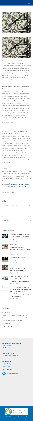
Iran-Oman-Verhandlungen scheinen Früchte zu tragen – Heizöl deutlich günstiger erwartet (20, 236)
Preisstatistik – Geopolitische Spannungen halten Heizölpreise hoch (20, 259)
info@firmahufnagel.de (11, 355)
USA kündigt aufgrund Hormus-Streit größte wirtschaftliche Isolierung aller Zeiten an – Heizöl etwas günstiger (20, 268)
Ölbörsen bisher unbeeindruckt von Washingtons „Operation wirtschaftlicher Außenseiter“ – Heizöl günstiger (20, 248)
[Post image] (5, 236)
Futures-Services (24, 186)
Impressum (10, 419)
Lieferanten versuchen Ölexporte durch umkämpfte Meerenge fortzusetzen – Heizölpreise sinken (19, 279)
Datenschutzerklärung (20, 419)
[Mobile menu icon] (29, 3)
